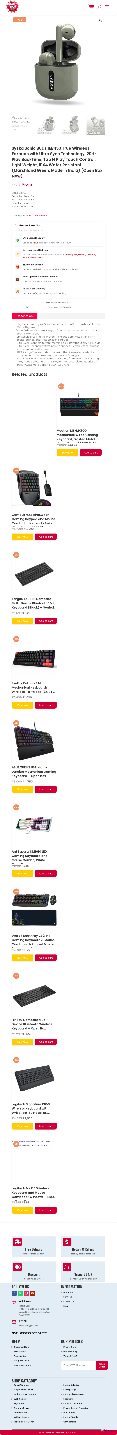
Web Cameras (21, 1399)
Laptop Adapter (71, 1385)
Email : (23, 1321)
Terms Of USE (70, 1356)
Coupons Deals (21, 1361)
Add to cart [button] (91, 452)
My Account (20, 1351)
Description (24, 316)
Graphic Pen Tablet (23, 1390)
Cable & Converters (72, 1403)
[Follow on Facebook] (14, 1293)
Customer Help (21, 1347)
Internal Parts (20, 1412)
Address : (25, 1301)
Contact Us (68, 1301)
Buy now (67, 452)
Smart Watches (21, 1385)
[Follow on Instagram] (26, 1293)
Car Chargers (69, 1422)
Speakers (68, 1399)
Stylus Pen (19, 1403)
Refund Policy (70, 1351)
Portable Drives (21, 1408)
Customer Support (23, 1365)
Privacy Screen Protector (75, 1408)
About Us (68, 1292)
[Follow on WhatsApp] (20, 1293)
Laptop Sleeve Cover (73, 1394)
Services (67, 1297)
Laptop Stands (70, 1417)
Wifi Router (69, 1412)
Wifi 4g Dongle (21, 1417)
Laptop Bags (69, 1390)
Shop (66, 1306)
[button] (100, 20)
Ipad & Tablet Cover (24, 1422)
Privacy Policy (70, 1347)
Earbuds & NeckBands (35, 215)
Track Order (20, 1356)
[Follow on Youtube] (32, 1293)
